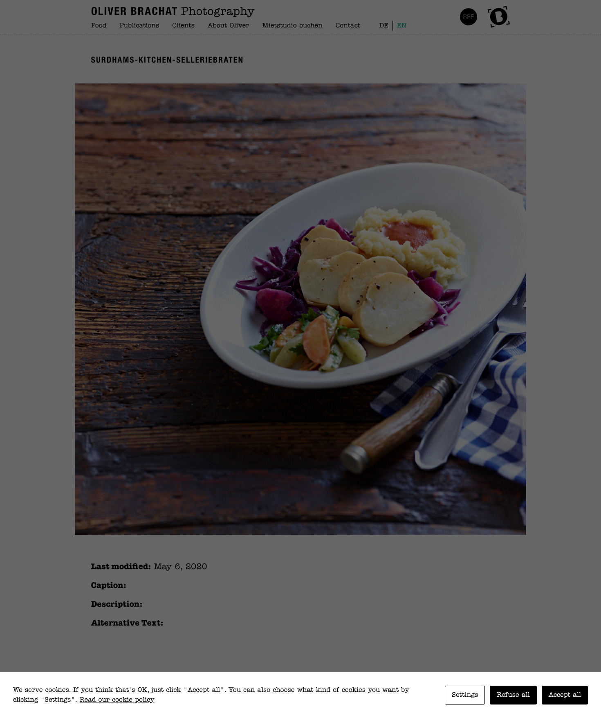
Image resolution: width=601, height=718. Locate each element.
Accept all (565, 695)
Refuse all (513, 695)
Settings (465, 695)
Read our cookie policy (117, 700)
